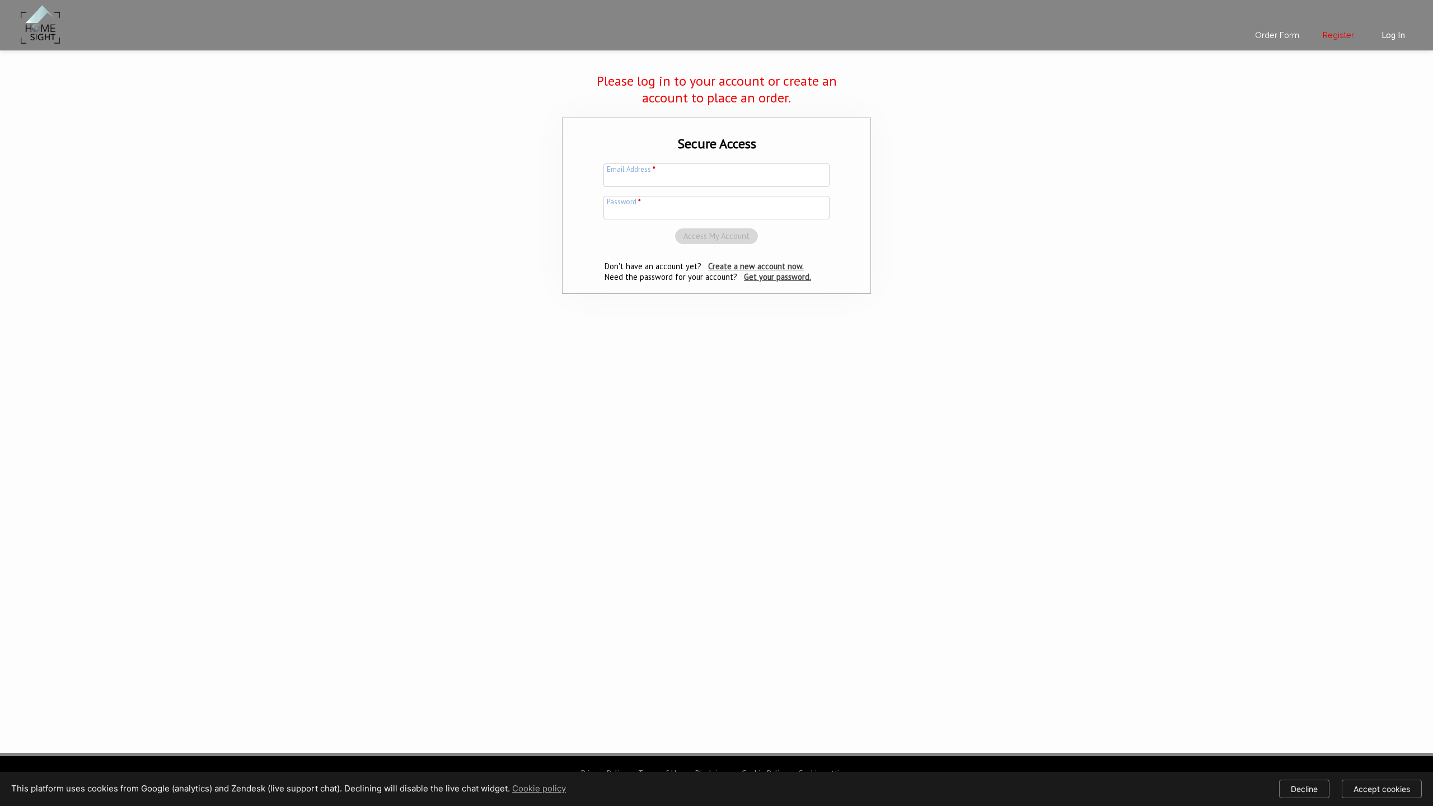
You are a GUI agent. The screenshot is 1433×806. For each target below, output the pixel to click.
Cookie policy (539, 788)
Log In (1393, 34)
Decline (1304, 789)
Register (1338, 35)
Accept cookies (1382, 789)
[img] (40, 22)
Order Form (1277, 35)
